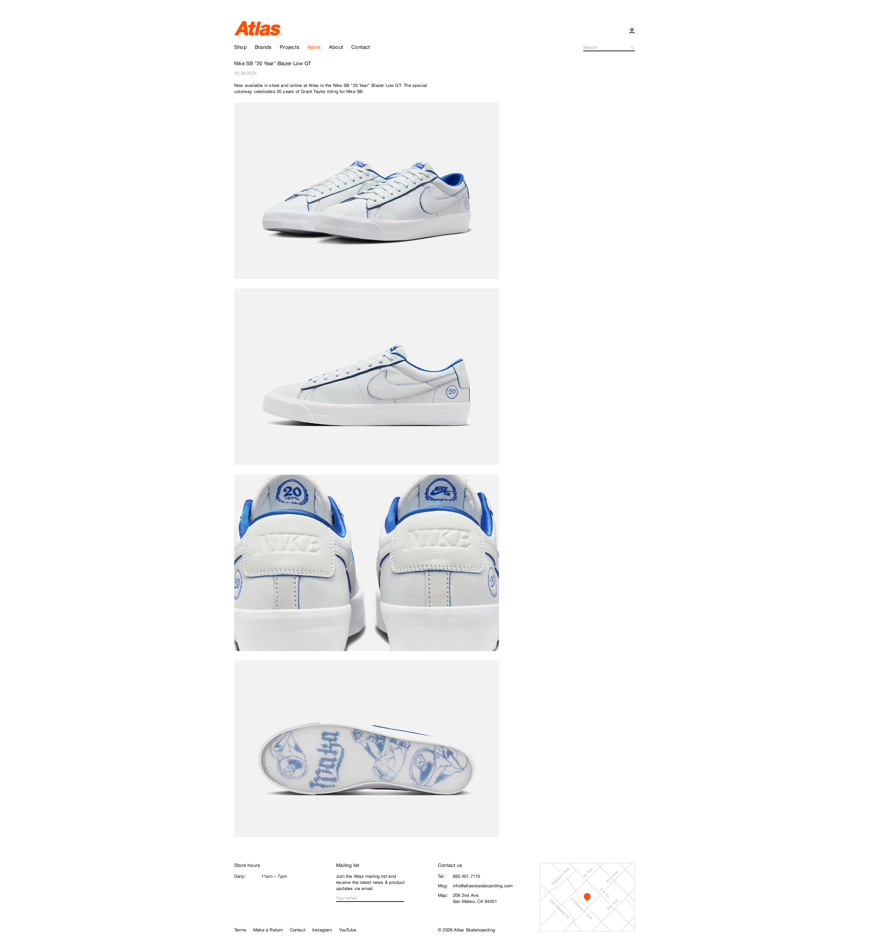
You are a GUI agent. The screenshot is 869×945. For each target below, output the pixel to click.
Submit (632, 47)
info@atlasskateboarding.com (483, 885)
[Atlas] (258, 28)
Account (632, 30)
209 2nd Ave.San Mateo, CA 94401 (475, 898)
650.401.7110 (466, 876)
